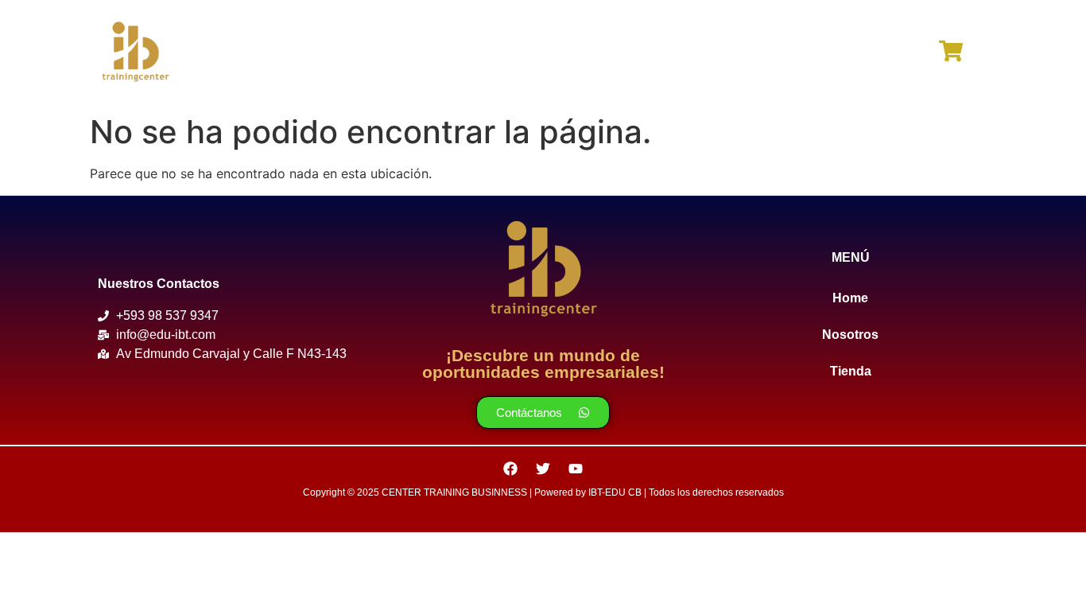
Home (446, 53)
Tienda (637, 53)
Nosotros (540, 53)
